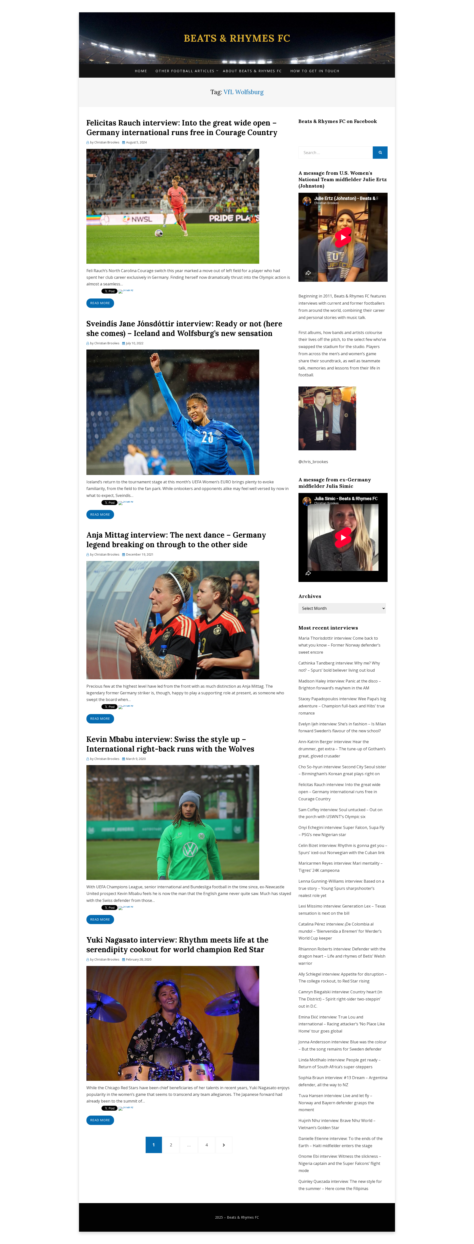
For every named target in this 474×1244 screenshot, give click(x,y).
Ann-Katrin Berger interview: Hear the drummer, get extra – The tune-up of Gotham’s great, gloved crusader (342, 749)
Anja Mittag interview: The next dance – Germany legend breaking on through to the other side (176, 539)
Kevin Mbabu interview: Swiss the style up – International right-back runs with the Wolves (170, 744)
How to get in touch (314, 71)
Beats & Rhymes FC (237, 38)
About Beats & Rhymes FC (252, 71)
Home (141, 71)
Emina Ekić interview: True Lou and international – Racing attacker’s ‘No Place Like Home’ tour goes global (341, 1024)
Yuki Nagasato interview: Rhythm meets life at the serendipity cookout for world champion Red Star (177, 944)
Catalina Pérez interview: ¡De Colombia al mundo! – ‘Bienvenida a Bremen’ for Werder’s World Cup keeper (340, 931)
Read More (100, 303)
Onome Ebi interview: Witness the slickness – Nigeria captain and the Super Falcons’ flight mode (339, 1163)
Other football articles (185, 71)
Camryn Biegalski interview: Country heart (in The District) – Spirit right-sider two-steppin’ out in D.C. (340, 999)
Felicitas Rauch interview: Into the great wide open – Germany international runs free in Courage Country (181, 127)
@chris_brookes (313, 461)
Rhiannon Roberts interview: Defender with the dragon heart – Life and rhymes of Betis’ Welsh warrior (342, 956)
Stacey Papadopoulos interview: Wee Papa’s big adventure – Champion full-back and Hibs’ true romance (342, 706)
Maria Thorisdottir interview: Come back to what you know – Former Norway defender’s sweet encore (339, 645)
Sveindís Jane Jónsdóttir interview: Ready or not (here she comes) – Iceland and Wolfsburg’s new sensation (184, 328)
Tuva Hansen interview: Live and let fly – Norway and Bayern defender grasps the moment (336, 1103)
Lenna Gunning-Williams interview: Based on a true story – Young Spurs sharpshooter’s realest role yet (341, 888)
